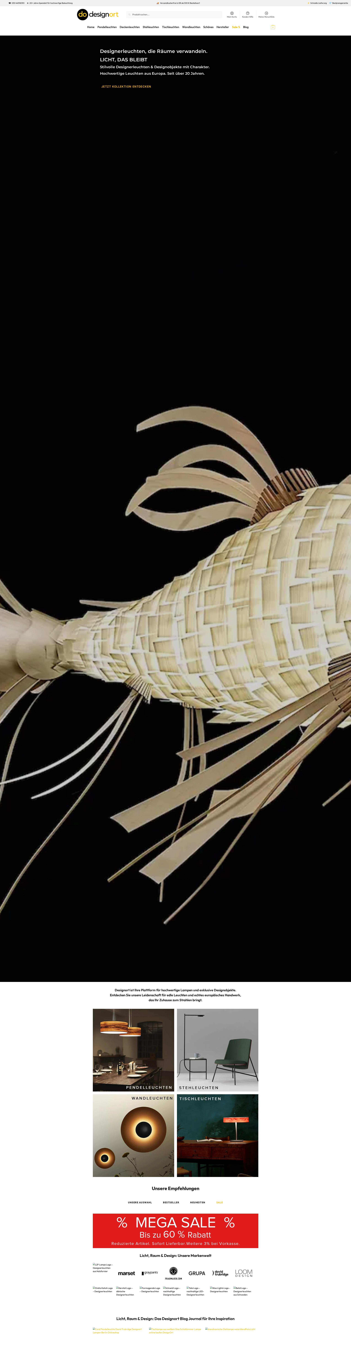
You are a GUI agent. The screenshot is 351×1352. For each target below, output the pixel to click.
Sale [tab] (219, 1202)
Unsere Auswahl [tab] (140, 1202)
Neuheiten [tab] (197, 1202)
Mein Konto (232, 17)
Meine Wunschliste (266, 17)
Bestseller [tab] (171, 1202)
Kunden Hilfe (247, 17)
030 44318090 (18, 3)
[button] (268, 27)
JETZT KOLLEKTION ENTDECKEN (126, 86)
